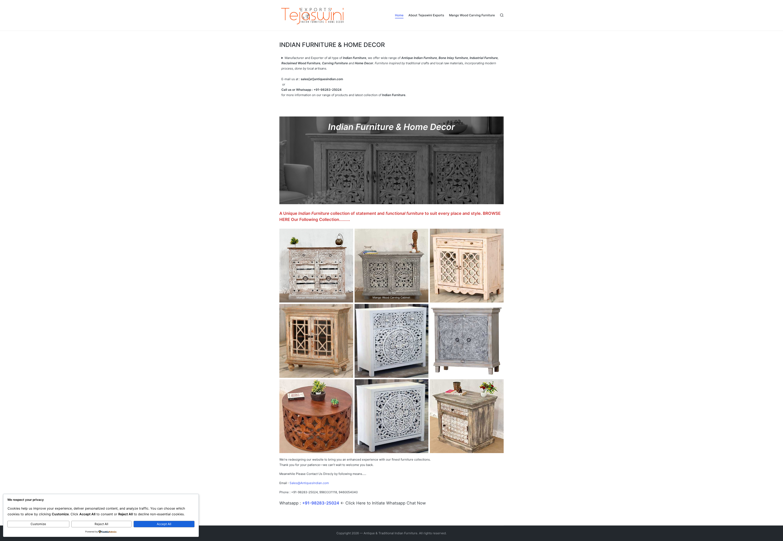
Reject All (101, 524)
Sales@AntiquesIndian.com (309, 483)
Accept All (164, 524)
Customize (38, 524)
